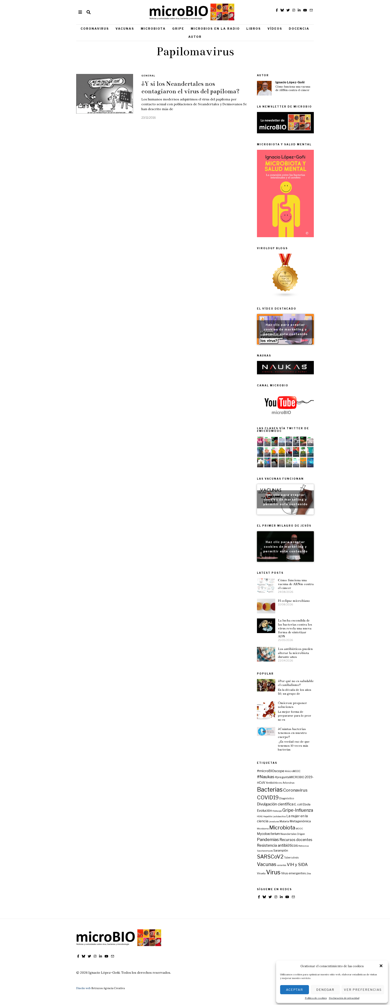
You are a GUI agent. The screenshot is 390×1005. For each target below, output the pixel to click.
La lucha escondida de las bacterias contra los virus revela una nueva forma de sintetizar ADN (295, 628)
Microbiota (153, 28)
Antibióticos (274, 782)
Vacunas (125, 28)
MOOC (299, 828)
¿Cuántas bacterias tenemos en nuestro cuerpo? (292, 733)
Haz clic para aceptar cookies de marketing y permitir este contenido (285, 329)
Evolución (264, 810)
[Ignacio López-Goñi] (264, 88)
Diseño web (83, 988)
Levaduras (274, 821)
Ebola (306, 804)
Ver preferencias (363, 990)
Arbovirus (289, 782)
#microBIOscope (270, 771)
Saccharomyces (265, 851)
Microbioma (263, 828)
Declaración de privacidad (344, 998)
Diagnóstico (286, 798)
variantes (281, 865)
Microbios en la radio (215, 28)
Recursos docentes (296, 840)
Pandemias (268, 839)
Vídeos (275, 28)
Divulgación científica (275, 804)
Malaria (284, 821)
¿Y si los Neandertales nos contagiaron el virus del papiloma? (190, 87)
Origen (301, 834)
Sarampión (280, 850)
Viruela (261, 873)
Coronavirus (95, 28)
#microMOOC (292, 771)
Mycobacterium (268, 834)
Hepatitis (267, 816)
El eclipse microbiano (294, 601)
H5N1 (260, 816)
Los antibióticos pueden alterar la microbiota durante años (295, 653)
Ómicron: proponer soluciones (292, 705)
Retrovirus (303, 846)
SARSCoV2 (270, 857)
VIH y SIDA (297, 864)
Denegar (325, 990)
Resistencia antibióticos (277, 845)
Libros (253, 28)
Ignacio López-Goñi (289, 82)
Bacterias (270, 789)
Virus (273, 872)
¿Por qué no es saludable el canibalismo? (296, 683)
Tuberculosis (291, 857)
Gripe (178, 28)
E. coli (298, 804)
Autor (195, 36)
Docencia (299, 28)
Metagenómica (300, 821)
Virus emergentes (293, 873)
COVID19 (268, 797)
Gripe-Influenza (297, 810)
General (148, 75)
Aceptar (294, 990)
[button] (381, 966)
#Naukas (265, 776)
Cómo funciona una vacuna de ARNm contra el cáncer (292, 88)
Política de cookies (316, 998)
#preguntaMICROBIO (289, 777)
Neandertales (288, 834)
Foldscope (277, 811)
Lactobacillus (279, 816)
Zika (309, 873)
